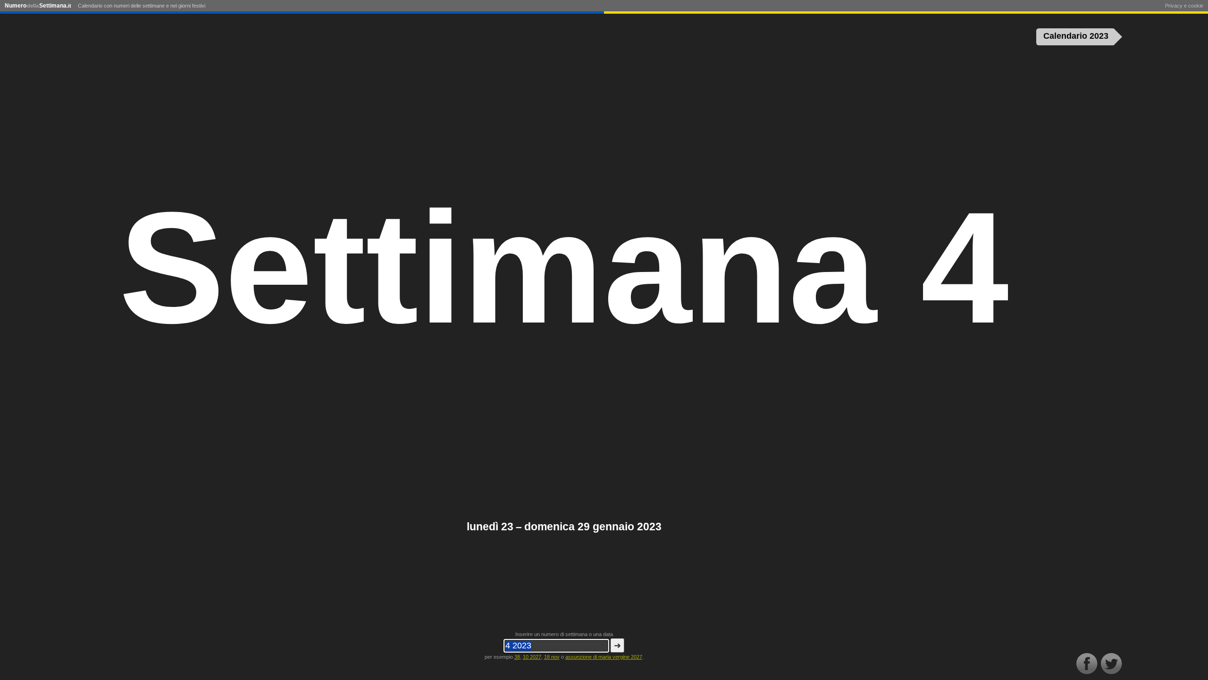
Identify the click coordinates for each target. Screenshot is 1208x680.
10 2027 (532, 657)
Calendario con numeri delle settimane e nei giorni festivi (141, 5)
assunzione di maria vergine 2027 (603, 657)
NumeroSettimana (38, 5)
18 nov (552, 657)
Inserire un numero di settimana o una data (564, 634)
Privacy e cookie (1184, 5)
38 (517, 657)
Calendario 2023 (1075, 36)
